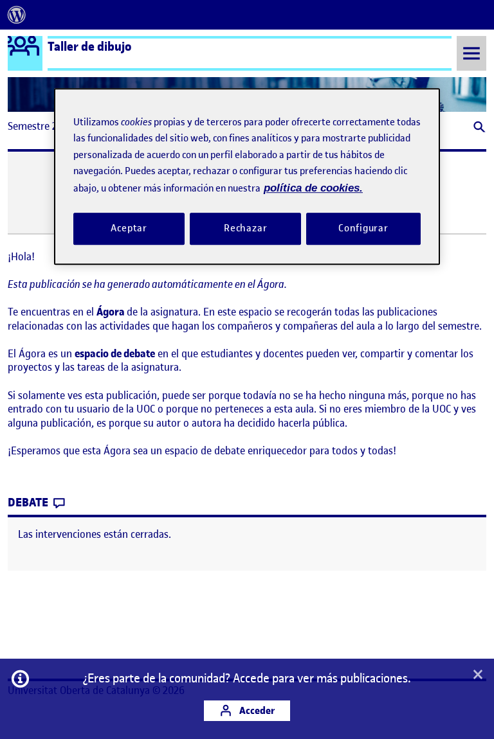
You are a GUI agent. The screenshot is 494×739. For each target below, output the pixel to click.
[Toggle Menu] (471, 53)
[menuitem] (16, 15)
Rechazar (246, 228)
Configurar (363, 228)
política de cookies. (313, 188)
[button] (478, 128)
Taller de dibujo (89, 46)
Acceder (256, 710)
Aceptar (129, 228)
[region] (247, 176)
